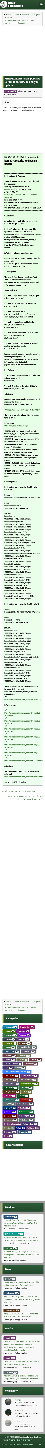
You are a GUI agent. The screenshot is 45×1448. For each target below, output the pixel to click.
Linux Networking (28, 1080)
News (7, 102)
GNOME (9, 1059)
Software (27, 1120)
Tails (21, 1128)
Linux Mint (10, 1080)
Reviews (10, 1112)
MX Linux (9, 1096)
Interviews (30, 1063)
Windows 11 (11, 1217)
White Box (25, 1132)
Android (9, 1031)
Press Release (25, 1104)
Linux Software (30, 1084)
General (10, 1055)
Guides (22, 1059)
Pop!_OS (9, 1104)
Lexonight (18, 1410)
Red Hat (10, 91)
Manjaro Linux (11, 1092)
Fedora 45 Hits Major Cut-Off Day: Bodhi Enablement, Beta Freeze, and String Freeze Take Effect (22, 1299)
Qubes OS (10, 1108)
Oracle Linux (11, 1100)
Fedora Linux (11, 1051)
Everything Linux (27, 1047)
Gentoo (24, 1055)
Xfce (8, 1136)
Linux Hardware (29, 1076)
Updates (10, 1132)
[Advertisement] (22, 50)
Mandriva (26, 1088)
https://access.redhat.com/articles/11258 (23, 410)
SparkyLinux (30, 1124)
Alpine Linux (27, 1027)
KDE (8, 1067)
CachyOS (9, 1039)
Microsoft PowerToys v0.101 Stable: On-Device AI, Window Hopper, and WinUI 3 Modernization (20, 1223)
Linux (20, 1067)
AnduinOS (23, 1031)
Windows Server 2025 (14, 1234)
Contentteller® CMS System (21, 1440)
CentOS (23, 1039)
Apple (10, 1338)
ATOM (41, 1445)
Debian (25, 1043)
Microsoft (11, 1248)
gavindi (17, 1400)
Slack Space (27, 1116)
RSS (36, 1445)
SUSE (9, 1128)
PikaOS (27, 1100)
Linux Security (11, 1084)
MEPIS (26, 1092)
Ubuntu (33, 1128)
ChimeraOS (10, 1043)
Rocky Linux (26, 1112)
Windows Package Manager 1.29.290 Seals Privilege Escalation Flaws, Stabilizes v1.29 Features (21, 1255)
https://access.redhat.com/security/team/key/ (23, 700)
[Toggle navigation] (41, 4)
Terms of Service (15, 1445)
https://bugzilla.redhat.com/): (16, 426)
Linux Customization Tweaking (17, 1072)
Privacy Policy (28, 1445)
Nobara (23, 1096)
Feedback (28, 1051)
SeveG (17, 1421)
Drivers (9, 1047)
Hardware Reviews (12, 1063)
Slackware (10, 1120)
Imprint (4, 1445)
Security (10, 1116)
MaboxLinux (10, 1088)
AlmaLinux (10, 1027)
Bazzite (25, 1035)
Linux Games (11, 1076)
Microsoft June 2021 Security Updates (20, 791)
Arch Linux (10, 1035)
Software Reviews (12, 1124)
